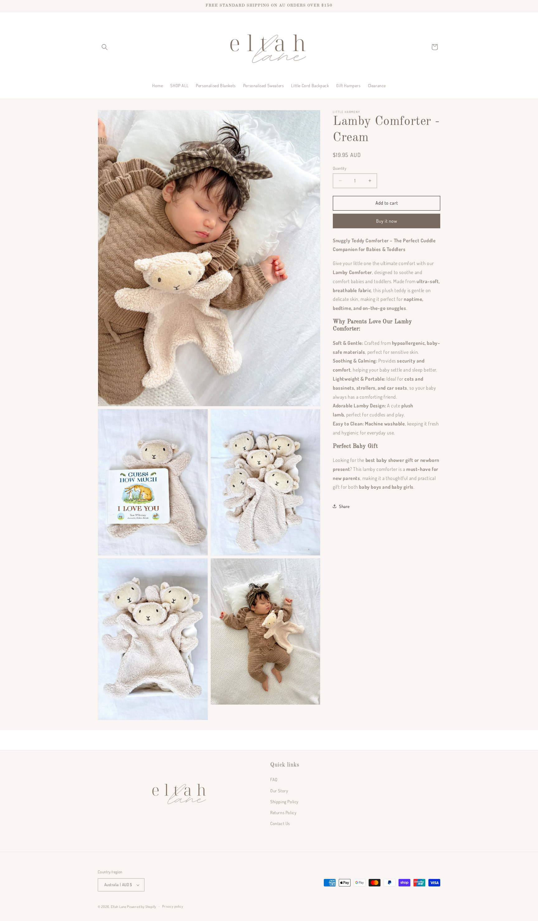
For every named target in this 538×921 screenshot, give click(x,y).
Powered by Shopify (141, 906)
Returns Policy (283, 812)
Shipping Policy (284, 801)
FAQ (274, 779)
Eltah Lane (118, 906)
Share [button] (344, 506)
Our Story (279, 790)
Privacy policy (172, 906)
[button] (104, 47)
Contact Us (280, 823)
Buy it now (386, 221)
